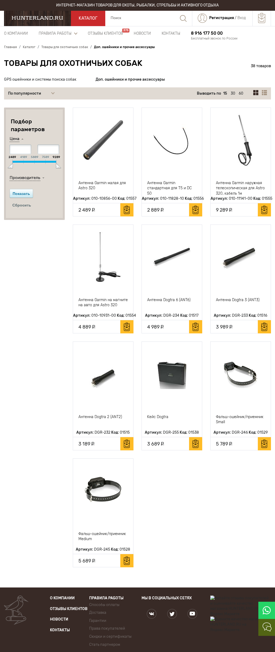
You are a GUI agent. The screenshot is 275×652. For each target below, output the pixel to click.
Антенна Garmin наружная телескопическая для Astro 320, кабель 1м (240, 188)
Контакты (171, 33)
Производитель (25, 177)
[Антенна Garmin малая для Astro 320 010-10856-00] (103, 140)
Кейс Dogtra (157, 417)
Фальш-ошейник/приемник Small (239, 420)
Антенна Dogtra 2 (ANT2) (100, 417)
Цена (14, 138)
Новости (142, 33)
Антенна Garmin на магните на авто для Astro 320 (103, 303)
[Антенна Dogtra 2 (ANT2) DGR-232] (103, 374)
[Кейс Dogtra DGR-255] (172, 374)
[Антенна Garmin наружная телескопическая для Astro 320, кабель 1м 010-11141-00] (241, 140)
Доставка (97, 612)
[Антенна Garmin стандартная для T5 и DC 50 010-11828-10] (172, 140)
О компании (16, 33)
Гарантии (97, 620)
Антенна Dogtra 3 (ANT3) (237, 300)
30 (233, 93)
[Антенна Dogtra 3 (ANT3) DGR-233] (241, 257)
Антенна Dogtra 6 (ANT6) (168, 300)
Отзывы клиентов (105, 33)
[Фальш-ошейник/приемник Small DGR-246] (241, 374)
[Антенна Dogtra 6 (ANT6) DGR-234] (172, 257)
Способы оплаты (104, 605)
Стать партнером (104, 644)
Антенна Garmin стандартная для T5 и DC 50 (169, 188)
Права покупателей (107, 628)
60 (241, 93)
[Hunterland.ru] (37, 18)
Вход (241, 18)
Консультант (267, 627)
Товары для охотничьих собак (73, 63)
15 (225, 93)
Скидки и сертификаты (110, 636)
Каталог (88, 18)
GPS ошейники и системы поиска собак (40, 79)
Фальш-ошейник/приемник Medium (102, 536)
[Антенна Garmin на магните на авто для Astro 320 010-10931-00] (103, 257)
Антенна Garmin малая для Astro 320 (102, 186)
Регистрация (221, 18)
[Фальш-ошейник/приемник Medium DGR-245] (103, 491)
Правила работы (55, 33)
